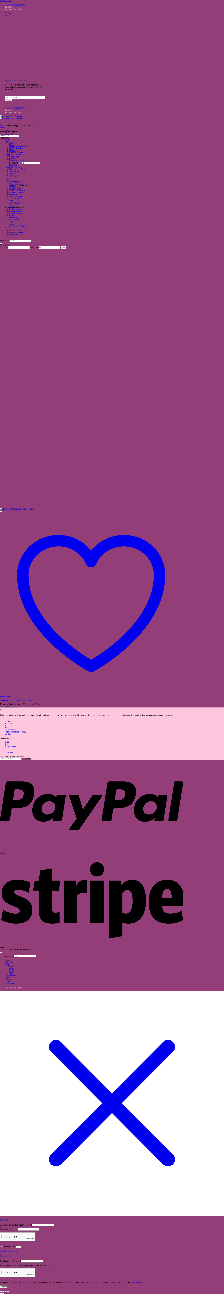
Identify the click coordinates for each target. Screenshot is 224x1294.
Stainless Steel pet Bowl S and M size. (16, 700)
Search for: (4, 241)
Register (4, 1287)
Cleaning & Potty (16, 188)
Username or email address (16, 1225)
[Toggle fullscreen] (3, 1291)
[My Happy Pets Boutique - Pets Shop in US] (11, 117)
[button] (9, 15)
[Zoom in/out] (1, 1291)
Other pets (9, 207)
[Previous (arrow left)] (1, 1293)
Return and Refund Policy (15, 732)
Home (7, 130)
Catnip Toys (14, 157)
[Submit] (1, 243)
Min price (4, 247)
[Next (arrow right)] (3, 1293)
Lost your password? (8, 1251)
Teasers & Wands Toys (18, 146)
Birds (7, 228)
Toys (11, 222)
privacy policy (136, 1282)
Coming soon (10, 746)
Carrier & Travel (15, 211)
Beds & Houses (15, 209)
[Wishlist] (1, 511)
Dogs (7, 180)
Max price (34, 247)
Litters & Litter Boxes (17, 169)
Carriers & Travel (16, 152)
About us (8, 723)
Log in (18, 1247)
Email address (10, 1261)
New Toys (13, 144)
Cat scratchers (15, 154)
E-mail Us (8, 7)
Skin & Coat (14, 171)
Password (8, 1229)
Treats (11, 205)
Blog (7, 155)
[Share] (6, 1291)
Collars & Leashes (17, 161)
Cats (7, 142)
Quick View (4, 706)
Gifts (6, 237)
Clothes (12, 159)
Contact (8, 159)
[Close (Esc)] (8, 1291)
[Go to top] (1, 952)
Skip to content (6, 1)
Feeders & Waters (16, 163)
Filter (63, 247)
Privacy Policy (10, 730)
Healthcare (13, 165)
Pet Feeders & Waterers (19, 226)
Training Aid (14, 203)
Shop (7, 139)
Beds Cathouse (15, 150)
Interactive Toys (15, 167)
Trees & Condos (16, 148)
